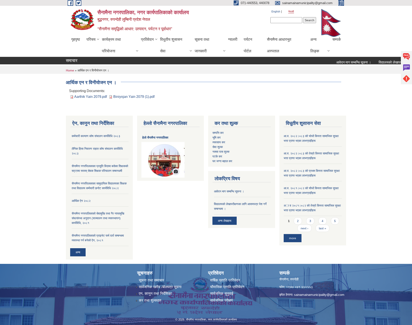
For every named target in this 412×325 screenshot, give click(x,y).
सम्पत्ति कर (218, 133)
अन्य (78, 252)
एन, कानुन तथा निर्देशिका (155, 294)
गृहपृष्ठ (75, 39)
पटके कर (217, 156)
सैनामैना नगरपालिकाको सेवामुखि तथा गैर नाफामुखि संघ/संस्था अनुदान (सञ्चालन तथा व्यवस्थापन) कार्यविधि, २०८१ (98, 218)
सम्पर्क (336, 39)
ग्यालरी (232, 39)
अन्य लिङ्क (314, 45)
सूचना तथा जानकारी (202, 45)
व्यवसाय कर (218, 142)
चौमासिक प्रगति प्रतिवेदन (227, 287)
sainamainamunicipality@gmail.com (319, 294)
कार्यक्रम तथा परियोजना (111, 45)
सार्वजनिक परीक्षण (221, 300)
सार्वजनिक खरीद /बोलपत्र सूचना (160, 287)
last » (322, 228)
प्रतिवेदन (147, 39)
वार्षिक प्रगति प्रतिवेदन (225, 280)
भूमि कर (216, 137)
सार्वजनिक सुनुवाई (221, 294)
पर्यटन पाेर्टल (248, 45)
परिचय (90, 39)
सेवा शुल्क (217, 147)
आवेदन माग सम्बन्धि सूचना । (347, 62)
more (292, 238)
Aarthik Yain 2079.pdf (90, 96)
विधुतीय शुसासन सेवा (171, 45)
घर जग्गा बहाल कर (222, 161)
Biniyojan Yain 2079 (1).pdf (133, 96)
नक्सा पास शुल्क (220, 151)
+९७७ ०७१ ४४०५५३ (299, 287)
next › (304, 228)
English (275, 11)
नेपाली (291, 11)
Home (70, 70)
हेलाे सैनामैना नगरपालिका (155, 137)
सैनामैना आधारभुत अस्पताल (279, 45)
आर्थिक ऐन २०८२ (81, 201)
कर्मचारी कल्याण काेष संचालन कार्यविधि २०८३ (96, 136)
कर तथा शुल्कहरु (150, 300)
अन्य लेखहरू (224, 220)
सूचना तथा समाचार (151, 280)
